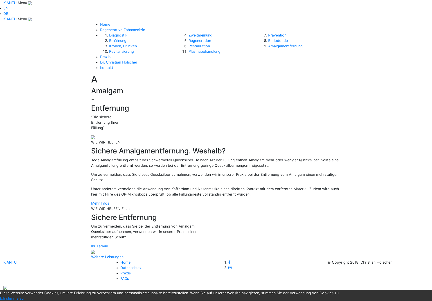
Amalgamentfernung (285, 46)
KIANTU (10, 2)
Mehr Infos (100, 203)
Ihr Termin (99, 246)
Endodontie (278, 40)
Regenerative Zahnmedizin (122, 29)
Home (105, 24)
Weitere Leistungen (107, 257)
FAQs (124, 278)
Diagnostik (118, 35)
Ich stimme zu (12, 298)
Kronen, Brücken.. (124, 46)
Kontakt (106, 67)
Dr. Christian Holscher (118, 62)
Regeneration (200, 40)
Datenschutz (131, 267)
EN (5, 8)
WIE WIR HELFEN (105, 142)
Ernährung (117, 40)
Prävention (277, 35)
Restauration (199, 46)
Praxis (105, 57)
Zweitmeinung (200, 35)
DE (5, 13)
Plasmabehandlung (204, 51)
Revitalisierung (121, 51)
